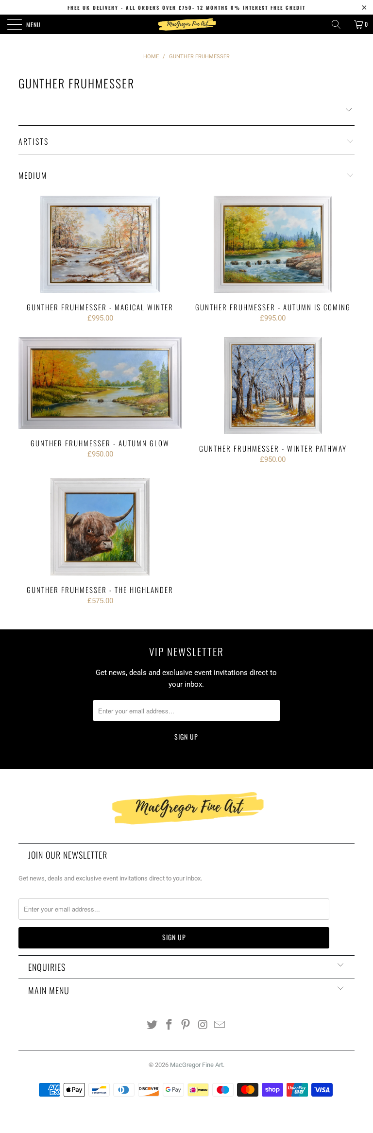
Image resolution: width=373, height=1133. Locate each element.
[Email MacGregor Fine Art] (220, 1025)
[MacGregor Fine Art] (186, 24)
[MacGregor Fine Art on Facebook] (169, 1025)
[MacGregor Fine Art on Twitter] (152, 1025)
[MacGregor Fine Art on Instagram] (203, 1025)
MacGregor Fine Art (196, 1064)
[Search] (339, 24)
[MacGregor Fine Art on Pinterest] (186, 1025)
